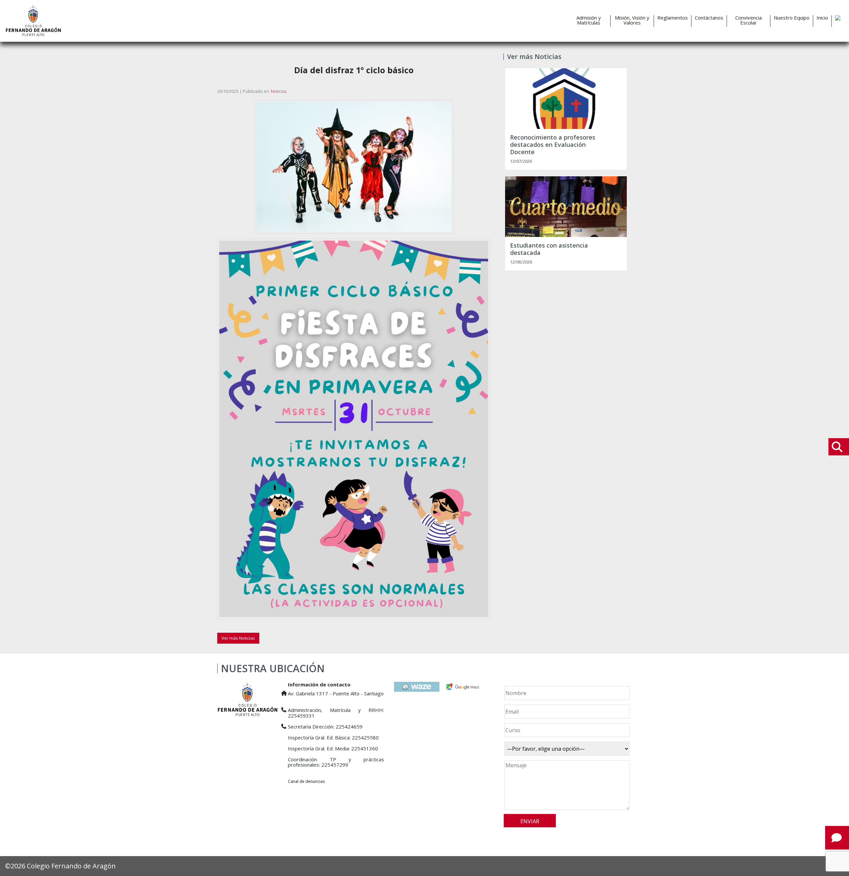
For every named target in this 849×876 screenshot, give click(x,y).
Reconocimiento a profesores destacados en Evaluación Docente (552, 144)
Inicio (822, 17)
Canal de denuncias (306, 781)
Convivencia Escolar (748, 20)
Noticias (279, 91)
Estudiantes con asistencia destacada (549, 249)
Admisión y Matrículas (588, 20)
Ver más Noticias (238, 638)
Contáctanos (709, 17)
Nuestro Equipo (792, 17)
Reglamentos (672, 17)
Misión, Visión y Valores (632, 20)
